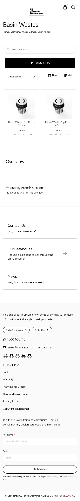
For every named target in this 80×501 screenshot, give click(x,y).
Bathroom (15, 32)
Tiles (54, 75)
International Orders (14, 387)
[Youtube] (29, 355)
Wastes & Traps (29, 32)
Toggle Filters (42, 63)
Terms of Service (69, 477)
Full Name (8, 435)
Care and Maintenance (16, 394)
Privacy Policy (10, 401)
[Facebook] (11, 355)
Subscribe (40, 469)
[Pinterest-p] (17, 355)
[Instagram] (5, 355)
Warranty (8, 379)
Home (6, 32)
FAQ (5, 372)
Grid (70, 75)
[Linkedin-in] (23, 355)
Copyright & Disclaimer (16, 409)
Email (6, 451)
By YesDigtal (67, 496)
